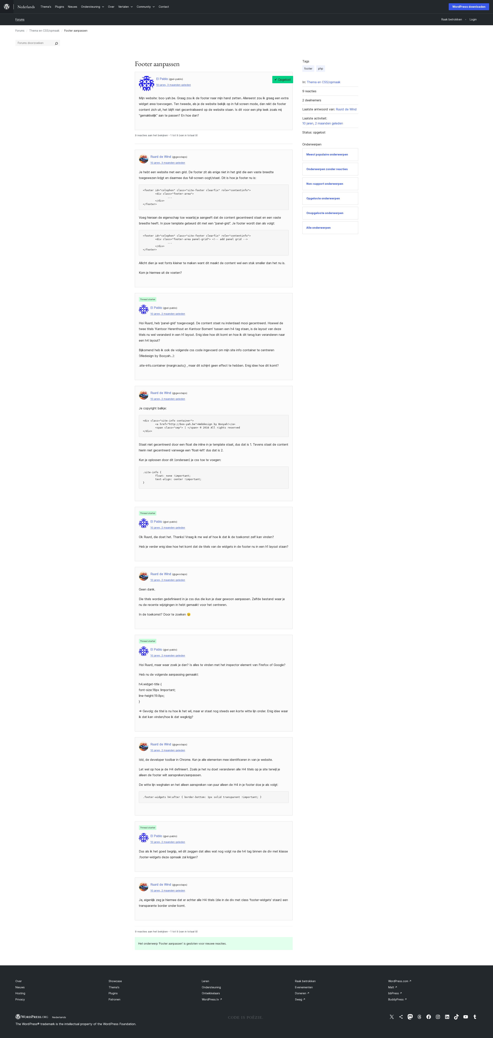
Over (18, 981)
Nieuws (20, 987)
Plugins (113, 993)
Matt (392, 987)
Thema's (114, 987)
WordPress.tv (212, 999)
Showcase (115, 981)
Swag (300, 999)
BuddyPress (397, 999)
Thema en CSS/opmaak (44, 30)
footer (308, 68)
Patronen (114, 999)
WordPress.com (400, 981)
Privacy (20, 999)
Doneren (302, 993)
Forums (19, 19)
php (320, 68)
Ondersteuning (211, 987)
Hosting (20, 993)
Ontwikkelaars (211, 993)
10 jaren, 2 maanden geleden (167, 313)
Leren (205, 981)
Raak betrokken (305, 981)
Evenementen (304, 987)
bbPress (395, 993)
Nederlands (59, 1017)
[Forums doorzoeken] (56, 43)
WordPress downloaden (468, 6)
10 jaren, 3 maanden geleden (173, 84)
